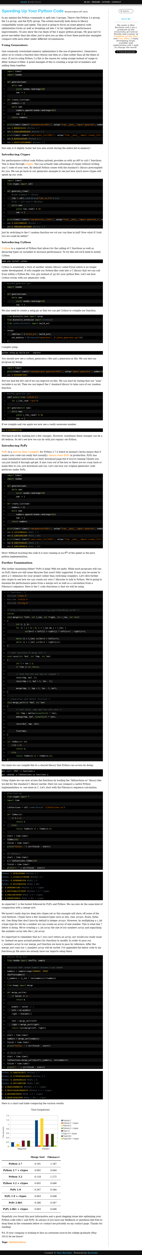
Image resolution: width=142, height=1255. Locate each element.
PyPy (4, 452)
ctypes (29, 164)
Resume (96, 2)
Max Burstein (30, 2)
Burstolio (93, 1253)
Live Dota (124, 38)
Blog (87, 2)
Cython (6, 248)
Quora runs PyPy (59, 455)
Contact (116, 2)
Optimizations (17, 1242)
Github (106, 2)
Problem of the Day (126, 36)
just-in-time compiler (26, 452)
